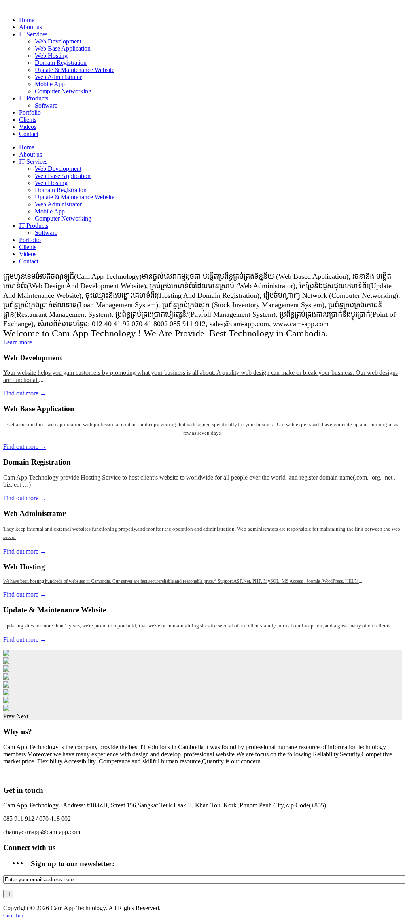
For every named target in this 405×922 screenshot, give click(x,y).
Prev (9, 716)
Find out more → (24, 393)
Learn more (17, 342)
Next (22, 716)
